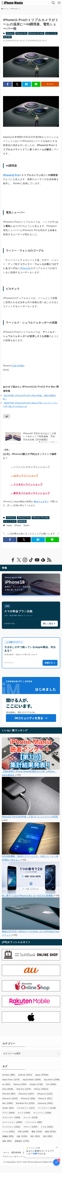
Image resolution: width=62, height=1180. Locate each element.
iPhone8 (8, 1094)
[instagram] (25, 560)
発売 (47, 1136)
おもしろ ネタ (51, 33)
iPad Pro (23, 1089)
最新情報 (7, 37)
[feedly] (43, 560)
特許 (35, 1136)
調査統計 (22, 1141)
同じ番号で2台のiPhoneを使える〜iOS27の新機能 (27, 895)
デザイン (31, 1127)
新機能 (8, 1136)
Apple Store (11, 1079)
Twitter (26, 525)
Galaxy (20, 1084)
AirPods (8, 1075)
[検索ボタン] (53, 3)
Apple (9, 525)
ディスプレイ (11, 1127)
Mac (7, 1103)
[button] (7, 84)
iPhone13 (44, 1094)
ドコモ (47, 1127)
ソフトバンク (33, 1122)
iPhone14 (10, 1098)
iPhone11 (10, 33)
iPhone (18, 525)
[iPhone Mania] (12, 3)
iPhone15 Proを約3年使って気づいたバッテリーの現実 (30, 816)
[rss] (49, 560)
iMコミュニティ (41, 501)
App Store (51, 1079)
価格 (37, 1131)
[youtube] (37, 560)
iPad (7, 1089)
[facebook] (12, 560)
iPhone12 (26, 1094)
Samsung (45, 1103)
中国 (23, 1131)
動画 (50, 1131)
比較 (22, 1136)
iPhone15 (28, 1098)
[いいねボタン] (6, 416)
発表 (7, 1141)
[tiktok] (31, 560)
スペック (31, 1117)
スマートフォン (12, 1122)
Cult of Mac (18, 365)
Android (25, 1075)
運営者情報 (16, 1152)
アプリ (8, 1113)
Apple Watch (32, 1079)
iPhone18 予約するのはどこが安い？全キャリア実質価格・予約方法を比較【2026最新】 (39, 436)
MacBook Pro (25, 1103)
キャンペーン (42, 1113)
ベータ (8, 1131)
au (6, 1084)
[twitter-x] (18, 560)
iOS (51, 1084)
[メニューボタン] (59, 3)
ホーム (6, 1152)
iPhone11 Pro (21, 33)
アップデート (47, 1108)
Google (36, 1084)
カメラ (24, 1113)
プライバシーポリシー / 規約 (15, 1156)
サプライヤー (11, 1117)
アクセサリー (26, 1108)
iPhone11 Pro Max (36, 33)
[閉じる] (57, 1147)
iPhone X (45, 1098)
